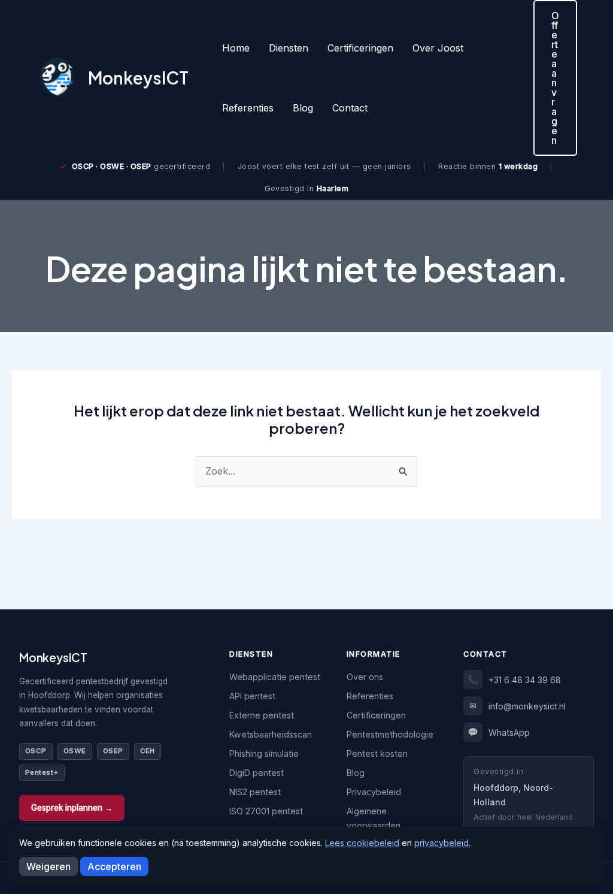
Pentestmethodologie (390, 734)
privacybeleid (441, 843)
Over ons (365, 677)
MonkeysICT (138, 77)
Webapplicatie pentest (274, 677)
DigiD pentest (256, 773)
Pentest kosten (377, 753)
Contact (350, 108)
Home (236, 48)
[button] (555, 78)
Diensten (288, 48)
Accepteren (114, 866)
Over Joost (437, 48)
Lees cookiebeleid (362, 843)
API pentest (252, 696)
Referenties (248, 108)
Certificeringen (360, 48)
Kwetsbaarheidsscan (270, 734)
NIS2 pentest (255, 792)
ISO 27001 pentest (266, 811)
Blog (303, 108)
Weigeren (48, 866)
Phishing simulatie (264, 753)
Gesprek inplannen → (72, 808)
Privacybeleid (374, 792)
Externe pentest (261, 715)
